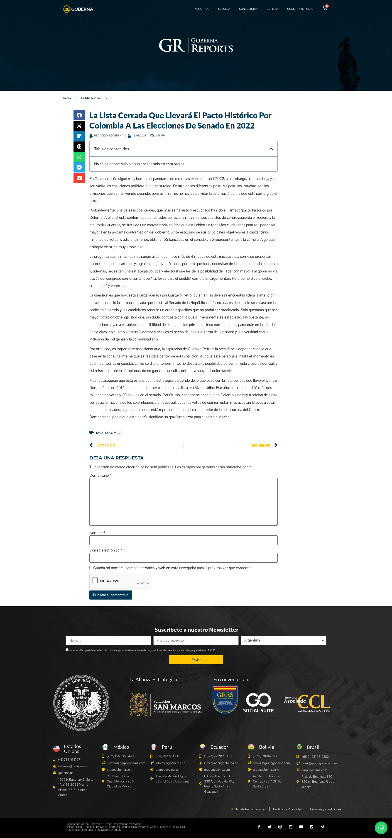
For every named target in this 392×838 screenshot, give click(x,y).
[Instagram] (280, 826)
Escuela (224, 8)
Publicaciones (91, 98)
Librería (272, 8)
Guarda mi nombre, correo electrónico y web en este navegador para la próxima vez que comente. (172, 568)
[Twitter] (269, 826)
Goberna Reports (300, 8)
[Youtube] (301, 826)
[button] (79, 115)
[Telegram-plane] (322, 826)
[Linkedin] (290, 826)
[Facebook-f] (259, 826)
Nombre (97, 533)
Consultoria (248, 8)
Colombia (113, 433)
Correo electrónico (105, 550)
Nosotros (202, 8)
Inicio (67, 98)
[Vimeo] (311, 826)
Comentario (100, 475)
